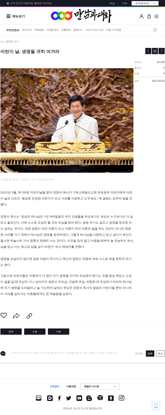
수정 (34, 331)
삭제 (58, 331)
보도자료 (27, 29)
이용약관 (71, 386)
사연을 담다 (52, 29)
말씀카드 (78, 29)
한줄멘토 (66, 29)
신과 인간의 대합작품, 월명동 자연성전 (31, 3)
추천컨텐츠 (13, 30)
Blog (112, 3)
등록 (150, 353)
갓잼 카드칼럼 (113, 29)
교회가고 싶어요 (154, 30)
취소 (160, 353)
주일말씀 (39, 29)
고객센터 (54, 386)
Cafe (124, 3)
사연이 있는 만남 (95, 29)
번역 (11, 331)
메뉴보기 (18, 16)
